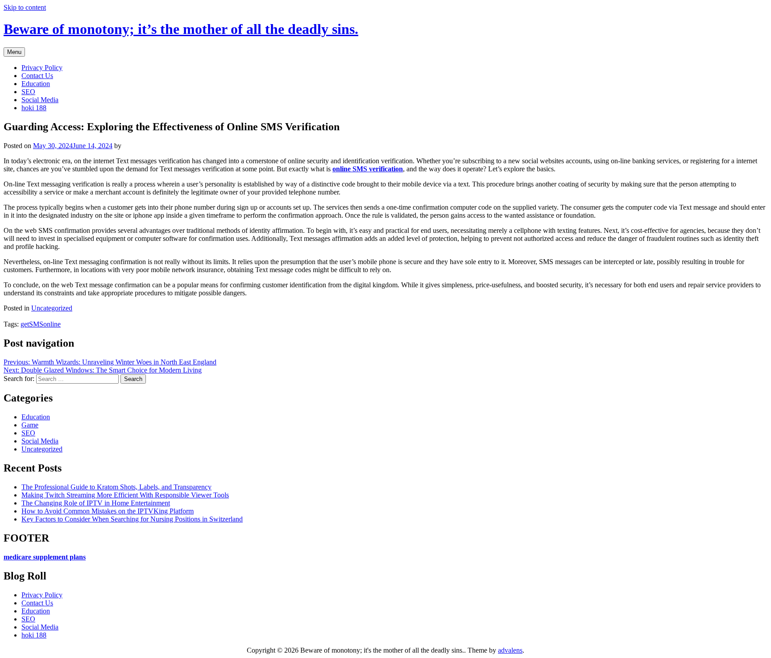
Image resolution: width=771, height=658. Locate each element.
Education (35, 83)
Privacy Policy (41, 67)
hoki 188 (33, 108)
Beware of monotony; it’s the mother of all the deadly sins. (181, 29)
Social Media (39, 99)
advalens (510, 650)
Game (29, 425)
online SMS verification (367, 169)
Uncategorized (51, 308)
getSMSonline (41, 324)
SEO (28, 91)
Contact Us (37, 75)
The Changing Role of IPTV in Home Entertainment (95, 503)
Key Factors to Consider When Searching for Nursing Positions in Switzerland (132, 519)
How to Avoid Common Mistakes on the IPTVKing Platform (107, 511)
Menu (14, 52)
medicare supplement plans (45, 557)
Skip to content (25, 7)
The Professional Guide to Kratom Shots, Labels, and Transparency (116, 487)
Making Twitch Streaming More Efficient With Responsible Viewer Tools (125, 495)
